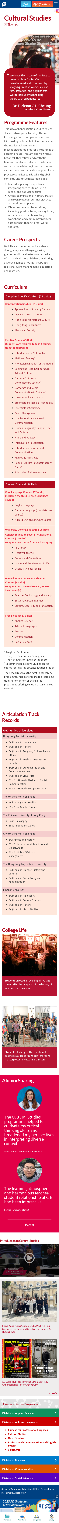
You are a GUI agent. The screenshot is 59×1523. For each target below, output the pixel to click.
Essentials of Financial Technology (34, 402)
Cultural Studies (17, 1434)
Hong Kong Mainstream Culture (32, 319)
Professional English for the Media (34, 363)
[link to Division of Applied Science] (56, 1413)
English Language (24, 505)
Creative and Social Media (29, 397)
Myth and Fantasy (25, 358)
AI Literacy (20, 547)
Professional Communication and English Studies (32, 1444)
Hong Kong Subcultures (28, 325)
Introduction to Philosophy (30, 353)
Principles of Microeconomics (31, 472)
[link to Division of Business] (56, 1460)
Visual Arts (14, 1449)
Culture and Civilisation (28, 558)
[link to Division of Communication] (56, 1469)
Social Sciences (23, 642)
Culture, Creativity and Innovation (34, 605)
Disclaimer (6, 1492)
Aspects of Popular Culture (29, 314)
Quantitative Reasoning (28, 568)
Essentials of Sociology (27, 408)
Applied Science (24, 621)
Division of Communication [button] (17, 1469)
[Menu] (56, 4)
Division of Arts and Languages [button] (20, 1422)
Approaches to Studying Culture (32, 309)
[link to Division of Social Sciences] (56, 1478)
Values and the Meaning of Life (32, 563)
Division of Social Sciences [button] (17, 1478)
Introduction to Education (29, 442)
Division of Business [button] (13, 1460)
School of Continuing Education (16, 1488)
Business (20, 631)
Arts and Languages (25, 626)
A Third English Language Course (33, 519)
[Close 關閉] (56, 1496)
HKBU (36, 1488)
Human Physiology (25, 437)
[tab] (29, 1404)
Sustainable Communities (29, 600)
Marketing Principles (26, 457)
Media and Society (25, 330)
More (51, 1393)
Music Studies (16, 1438)
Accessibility (19, 1492)
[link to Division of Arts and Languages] (56, 1422)
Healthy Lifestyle (24, 552)
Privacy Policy (47, 1488)
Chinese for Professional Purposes (28, 1430)
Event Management (25, 413)
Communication (24, 636)
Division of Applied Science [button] (18, 1413)
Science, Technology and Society (33, 595)
